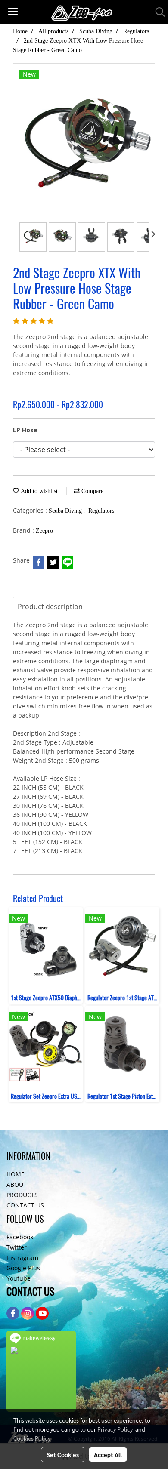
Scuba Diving (66, 511)
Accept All (108, 1454)
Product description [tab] (50, 606)
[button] (157, 12)
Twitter (16, 1247)
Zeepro (44, 530)
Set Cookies (63, 1454)
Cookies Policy (31, 1438)
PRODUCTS (22, 1195)
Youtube (18, 1278)
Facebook (19, 1237)
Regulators (101, 511)
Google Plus (23, 1268)
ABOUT (16, 1184)
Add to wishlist (38, 491)
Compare (91, 491)
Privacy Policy (115, 1429)
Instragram (22, 1257)
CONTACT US (25, 1205)
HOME (15, 1174)
